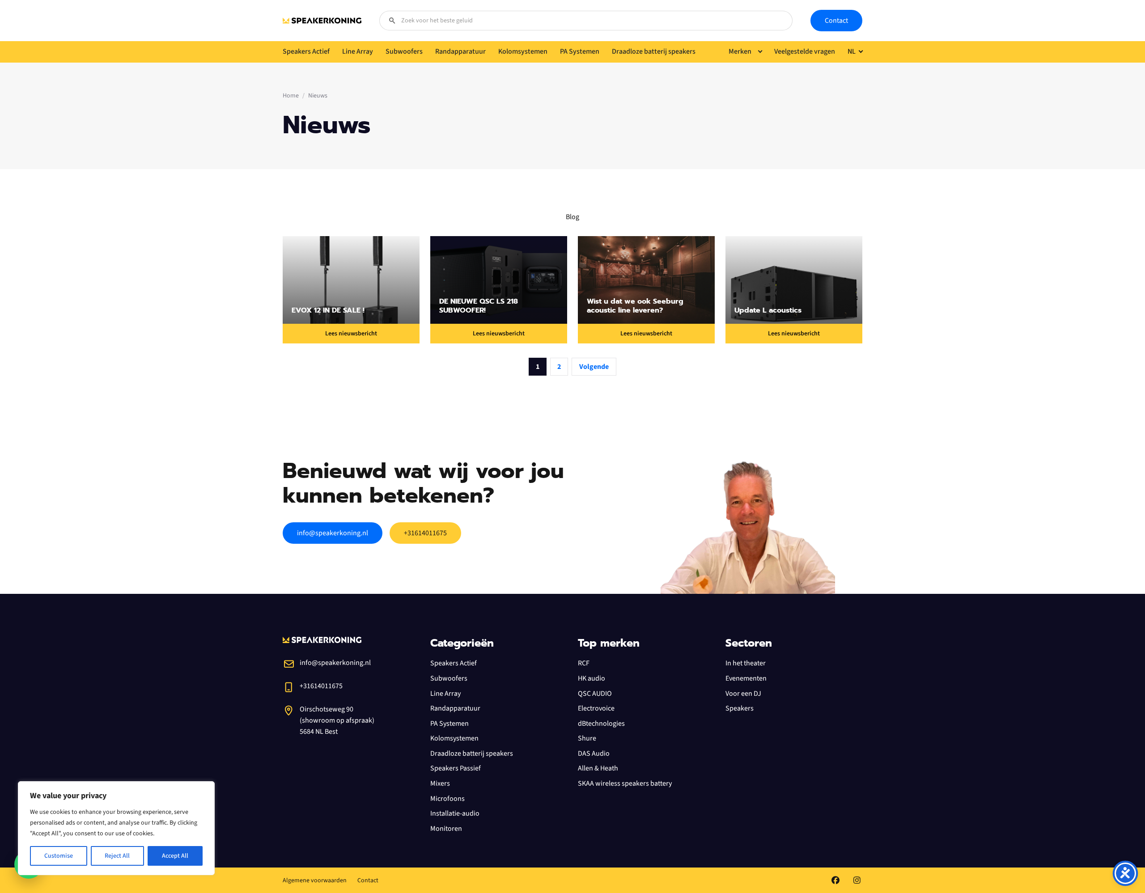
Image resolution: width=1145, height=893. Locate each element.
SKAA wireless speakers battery (625, 783)
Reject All (117, 855)
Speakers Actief (453, 663)
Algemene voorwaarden (315, 880)
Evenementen (746, 678)
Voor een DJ (743, 693)
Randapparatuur (455, 708)
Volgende (594, 367)
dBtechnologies (601, 723)
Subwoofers (448, 678)
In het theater (745, 663)
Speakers (739, 708)
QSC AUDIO (595, 693)
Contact (836, 20)
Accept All (175, 855)
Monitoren (446, 829)
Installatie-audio (454, 813)
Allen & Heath (598, 768)
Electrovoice (596, 708)
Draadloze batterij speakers (471, 753)
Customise (58, 855)
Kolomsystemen (454, 738)
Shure (587, 738)
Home (291, 95)
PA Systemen (449, 723)
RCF (583, 663)
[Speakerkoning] (322, 20)
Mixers (440, 783)
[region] (116, 828)
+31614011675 (425, 533)
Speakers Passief (455, 768)
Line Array (445, 693)
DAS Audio (594, 753)
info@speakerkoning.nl (332, 533)
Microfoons (447, 799)
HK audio (591, 678)
